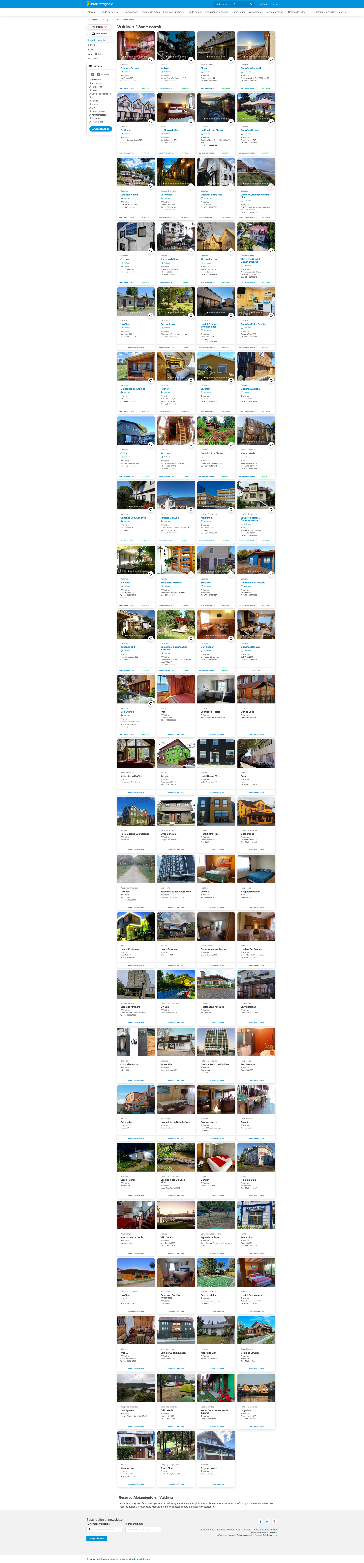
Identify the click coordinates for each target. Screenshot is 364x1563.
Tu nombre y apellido (98, 1523)
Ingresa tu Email (134, 1523)
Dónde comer (194, 12)
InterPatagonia (221, 1535)
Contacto (246, 1529)
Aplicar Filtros (100, 129)
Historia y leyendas (325, 12)
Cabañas (238, 1503)
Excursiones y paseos (216, 12)
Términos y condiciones (228, 1529)
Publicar (263, 4)
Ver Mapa (101, 34)
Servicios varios (274, 12)
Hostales (263, 1503)
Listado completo (97, 40)
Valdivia (90, 12)
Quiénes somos (207, 1529)
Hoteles (229, 1503)
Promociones (131, 12)
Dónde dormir (107, 12)
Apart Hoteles (250, 1503)
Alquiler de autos (150, 12)
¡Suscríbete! (97, 1538)
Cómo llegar (238, 12)
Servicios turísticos (173, 12)
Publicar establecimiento (265, 1529)
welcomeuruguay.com (119, 1559)
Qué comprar (255, 12)
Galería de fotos (296, 12)
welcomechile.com (140, 1559)
